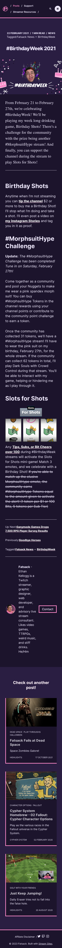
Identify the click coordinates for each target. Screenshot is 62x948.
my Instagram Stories (22, 221)
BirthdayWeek (46, 36)
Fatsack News (25, 36)
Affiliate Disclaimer (25, 936)
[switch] (58, 9)
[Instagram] (47, 936)
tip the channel (31, 201)
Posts (16, 5)
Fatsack (22, 943)
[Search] (50, 9)
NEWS (51, 33)
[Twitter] (39, 936)
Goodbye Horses (30, 540)
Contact (47, 609)
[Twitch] (43, 936)
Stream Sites (45, 943)
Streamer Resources (24, 11)
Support (28, 5)
